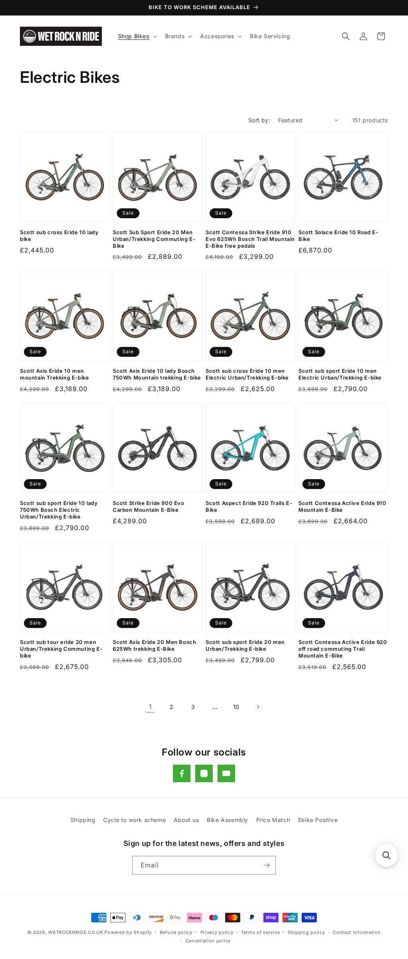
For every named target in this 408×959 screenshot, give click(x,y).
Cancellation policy (208, 940)
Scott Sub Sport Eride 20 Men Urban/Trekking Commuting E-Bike (154, 239)
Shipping (83, 819)
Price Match (273, 819)
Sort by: (259, 120)
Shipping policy (306, 932)
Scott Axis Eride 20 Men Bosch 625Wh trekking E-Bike (154, 645)
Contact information (357, 932)
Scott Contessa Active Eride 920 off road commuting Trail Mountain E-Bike (342, 649)
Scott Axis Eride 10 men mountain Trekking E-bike (54, 374)
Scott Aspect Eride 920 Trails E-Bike (249, 506)
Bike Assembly (227, 819)
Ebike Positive (317, 819)
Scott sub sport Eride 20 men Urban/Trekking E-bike (245, 645)
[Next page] (258, 707)
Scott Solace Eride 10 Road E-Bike (338, 235)
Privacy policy (216, 932)
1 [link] (150, 706)
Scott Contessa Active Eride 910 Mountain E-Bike (342, 506)
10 (236, 706)
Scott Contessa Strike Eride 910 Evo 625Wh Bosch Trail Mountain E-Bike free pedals (250, 239)
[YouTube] (226, 773)
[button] (136, 36)
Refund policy (176, 932)
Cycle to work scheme (134, 819)
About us (186, 819)
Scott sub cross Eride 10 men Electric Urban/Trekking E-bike (247, 374)
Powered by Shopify (128, 932)
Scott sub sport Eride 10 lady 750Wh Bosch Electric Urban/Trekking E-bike (59, 510)
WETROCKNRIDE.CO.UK (75, 932)
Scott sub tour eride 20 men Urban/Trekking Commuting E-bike (61, 649)
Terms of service (260, 932)
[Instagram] (204, 773)
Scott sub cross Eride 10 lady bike (59, 235)
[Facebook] (181, 773)
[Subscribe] (266, 865)
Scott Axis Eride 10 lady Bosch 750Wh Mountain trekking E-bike (157, 374)
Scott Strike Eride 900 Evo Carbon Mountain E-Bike (148, 506)
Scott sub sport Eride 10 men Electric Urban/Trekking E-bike (340, 374)
